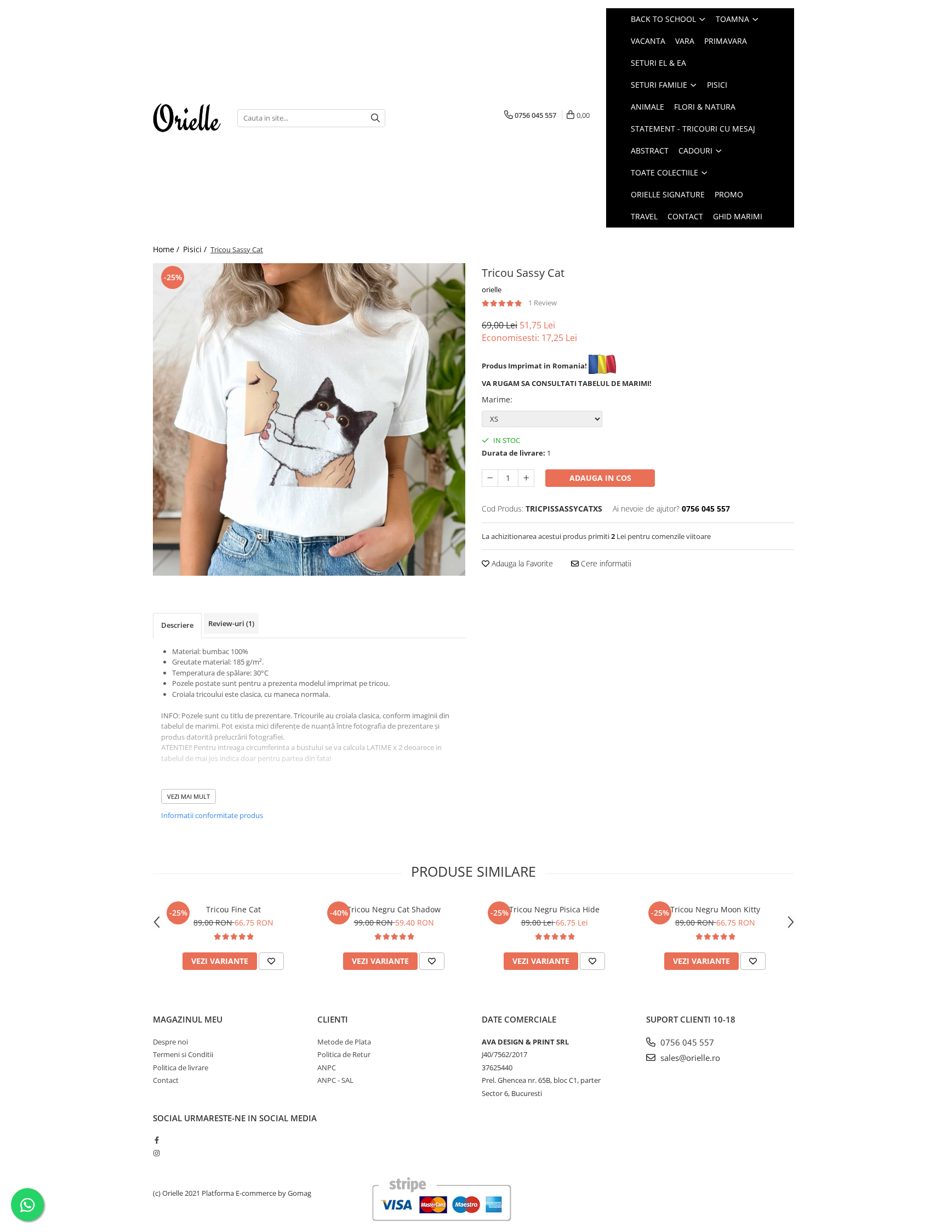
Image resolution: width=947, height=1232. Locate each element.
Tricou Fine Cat (233, 909)
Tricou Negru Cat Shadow (394, 909)
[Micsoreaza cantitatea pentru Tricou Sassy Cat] (490, 478)
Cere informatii (605, 563)
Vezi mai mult (188, 796)
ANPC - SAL (335, 1080)
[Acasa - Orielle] (187, 118)
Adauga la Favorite (521, 563)
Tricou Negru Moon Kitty (715, 909)
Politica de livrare (180, 1067)
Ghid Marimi (737, 216)
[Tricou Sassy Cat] (309, 419)
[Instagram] (156, 1153)
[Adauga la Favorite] (271, 961)
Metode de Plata (344, 1042)
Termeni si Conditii (183, 1054)
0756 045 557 (686, 1042)
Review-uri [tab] (231, 623)
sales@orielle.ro (689, 1057)
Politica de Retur (343, 1054)
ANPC (326, 1067)
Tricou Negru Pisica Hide (554, 909)
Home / (167, 249)
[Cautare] (375, 118)
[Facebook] (156, 1140)
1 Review (542, 303)
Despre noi (170, 1042)
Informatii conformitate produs (212, 815)
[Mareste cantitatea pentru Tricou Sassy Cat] (526, 478)
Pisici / (196, 249)
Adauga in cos (600, 478)
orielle (491, 289)
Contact (685, 216)
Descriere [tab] (177, 625)
